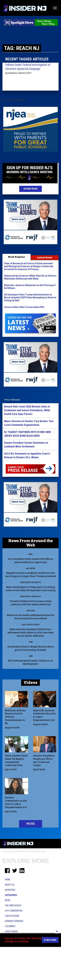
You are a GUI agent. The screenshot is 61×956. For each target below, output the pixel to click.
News (7, 900)
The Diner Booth (13, 905)
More (30, 823)
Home (7, 879)
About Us (9, 884)
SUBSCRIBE (30, 188)
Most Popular (16, 256)
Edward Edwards (14, 921)
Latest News (44, 257)
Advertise (10, 890)
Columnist (10, 926)
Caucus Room (12, 916)
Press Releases (12, 399)
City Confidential (14, 910)
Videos (30, 682)
